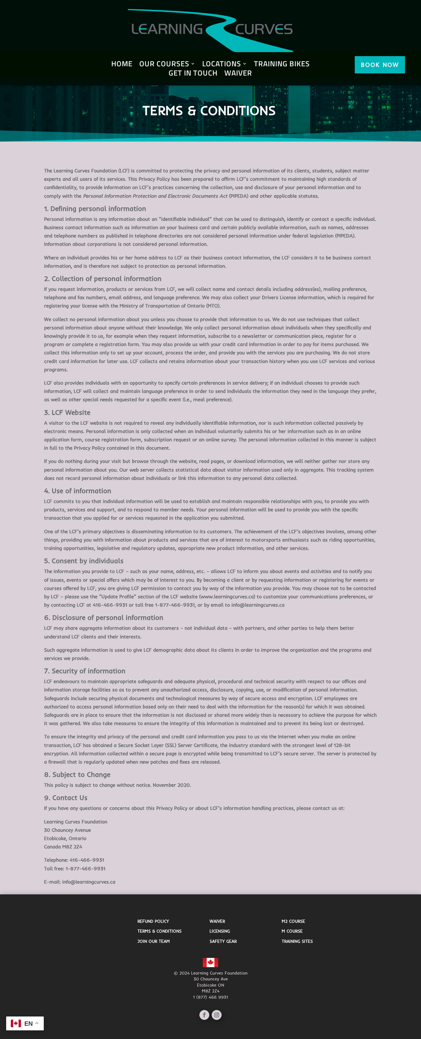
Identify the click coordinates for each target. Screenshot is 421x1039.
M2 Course (293, 921)
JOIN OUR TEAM (153, 941)
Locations (221, 64)
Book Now (380, 64)
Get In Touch (193, 74)
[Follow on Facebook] (204, 1015)
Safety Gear (223, 941)
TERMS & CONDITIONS (159, 931)
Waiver (238, 74)
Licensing (220, 931)
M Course (292, 931)
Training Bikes (282, 64)
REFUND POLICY (153, 921)
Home (122, 64)
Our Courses (164, 64)
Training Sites (297, 941)
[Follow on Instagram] (217, 1015)
